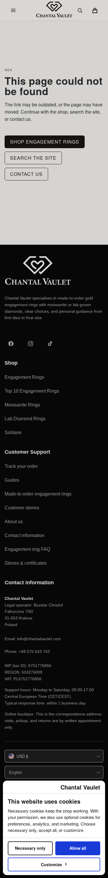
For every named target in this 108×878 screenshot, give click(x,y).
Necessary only (30, 848)
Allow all (77, 848)
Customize (54, 863)
